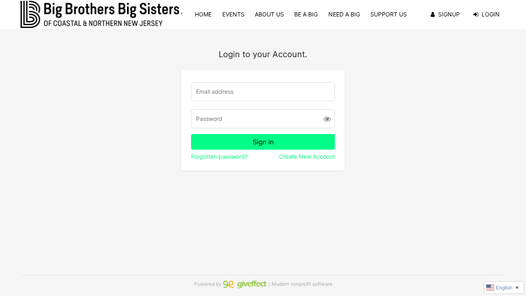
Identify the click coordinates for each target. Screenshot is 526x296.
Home (203, 14)
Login (491, 14)
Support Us (388, 14)
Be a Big (306, 14)
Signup (449, 14)
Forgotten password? (219, 156)
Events (233, 14)
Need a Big (344, 14)
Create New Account (307, 156)
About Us (269, 14)
